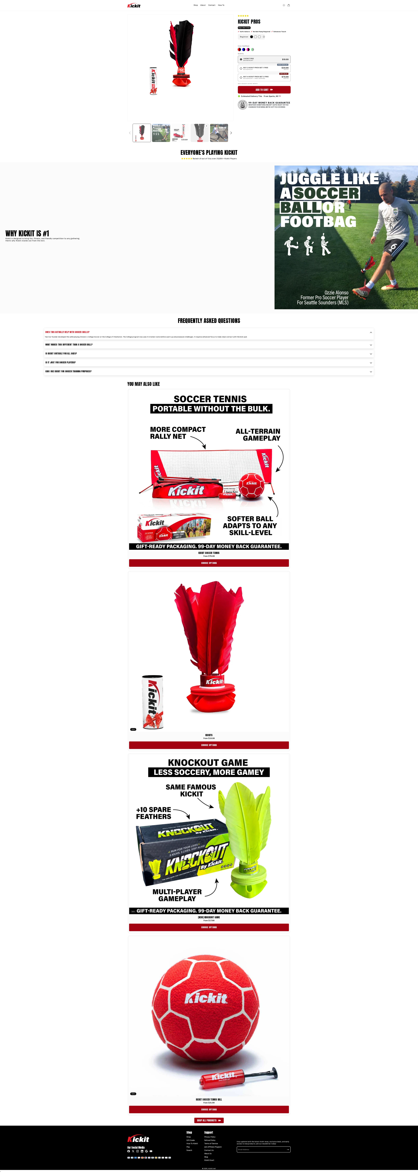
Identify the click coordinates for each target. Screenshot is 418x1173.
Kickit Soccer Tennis (209, 553)
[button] (243, 16)
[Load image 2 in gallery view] (161, 133)
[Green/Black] (252, 49)
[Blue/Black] (243, 49)
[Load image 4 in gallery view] (219, 133)
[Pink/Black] (248, 49)
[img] (264, 37)
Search (189, 1150)
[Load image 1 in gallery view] (142, 133)
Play (188, 1147)
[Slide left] (129, 133)
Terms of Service (211, 1143)
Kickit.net (212, 1169)
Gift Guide (190, 1140)
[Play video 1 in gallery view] (200, 133)
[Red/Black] (239, 49)
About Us (208, 1153)
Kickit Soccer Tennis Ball (209, 1099)
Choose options (209, 563)
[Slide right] (231, 133)
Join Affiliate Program (213, 1147)
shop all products (207, 1120)
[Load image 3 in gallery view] (180, 133)
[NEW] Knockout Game (209, 917)
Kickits (209, 735)
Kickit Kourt (209, 1160)
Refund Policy (209, 1140)
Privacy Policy (209, 1137)
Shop (188, 1137)
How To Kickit (192, 1143)
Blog (206, 1157)
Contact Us (209, 1150)
